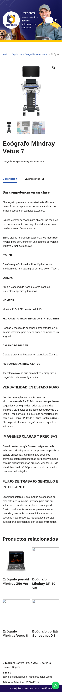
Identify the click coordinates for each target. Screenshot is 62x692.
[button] (54, 68)
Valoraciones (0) (34, 178)
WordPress (46, 688)
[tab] (10, 179)
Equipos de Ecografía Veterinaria (30, 54)
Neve (13, 688)
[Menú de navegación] (49, 20)
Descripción (10, 178)
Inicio (5, 54)
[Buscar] (56, 20)
